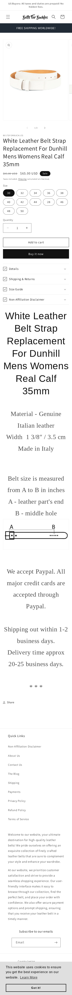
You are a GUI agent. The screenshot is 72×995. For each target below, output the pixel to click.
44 (35, 202)
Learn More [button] (28, 977)
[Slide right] (44, 127)
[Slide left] (27, 127)
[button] (8, 16)
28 (48, 202)
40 (8, 202)
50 (22, 211)
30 (8, 193)
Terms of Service (18, 819)
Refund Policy (17, 810)
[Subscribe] (56, 942)
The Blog (13, 774)
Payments (14, 792)
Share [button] (10, 702)
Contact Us (15, 765)
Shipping (22, 179)
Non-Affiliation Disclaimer (24, 746)
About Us (14, 755)
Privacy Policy (16, 801)
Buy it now (36, 254)
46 (62, 202)
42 (22, 202)
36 (48, 193)
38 (62, 193)
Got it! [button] (36, 987)
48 (8, 211)
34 (35, 193)
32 (22, 193)
